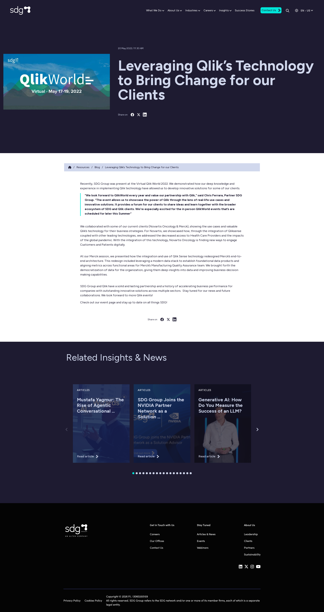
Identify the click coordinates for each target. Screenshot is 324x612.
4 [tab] (143, 473)
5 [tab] (147, 473)
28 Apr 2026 (144, 429)
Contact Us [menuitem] (156, 547)
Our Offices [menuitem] (157, 541)
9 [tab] (160, 473)
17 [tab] (187, 473)
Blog (97, 167)
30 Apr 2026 (84, 429)
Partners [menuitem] (249, 547)
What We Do (153, 10)
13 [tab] (174, 473)
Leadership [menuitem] (251, 534)
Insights (224, 10)
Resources (82, 167)
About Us (173, 10)
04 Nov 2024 (205, 429)
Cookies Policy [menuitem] (93, 600)
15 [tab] (181, 473)
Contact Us (269, 10)
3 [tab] (140, 473)
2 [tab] (137, 473)
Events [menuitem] (201, 541)
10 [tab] (164, 473)
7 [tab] (154, 473)
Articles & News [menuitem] (206, 534)
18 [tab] (191, 473)
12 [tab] (170, 473)
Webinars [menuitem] (202, 547)
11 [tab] (167, 473)
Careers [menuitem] (155, 534)
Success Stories (244, 10)
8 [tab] (157, 473)
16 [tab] (184, 473)
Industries (191, 10)
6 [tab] (150, 473)
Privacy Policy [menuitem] (71, 600)
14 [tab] (177, 473)
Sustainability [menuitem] (252, 554)
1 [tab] (133, 473)
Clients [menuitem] (248, 541)
